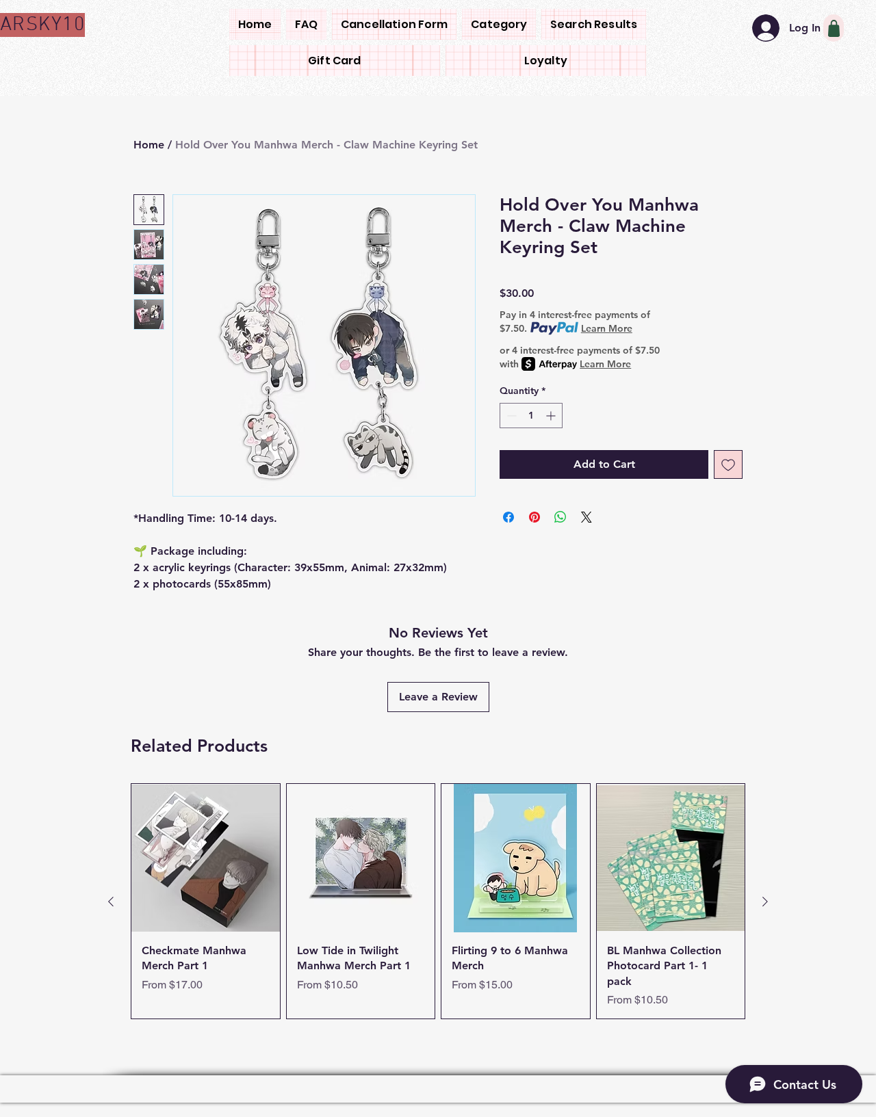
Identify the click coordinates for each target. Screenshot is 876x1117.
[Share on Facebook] (508, 517)
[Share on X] (586, 517)
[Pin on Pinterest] (534, 517)
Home (148, 144)
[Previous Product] (111, 901)
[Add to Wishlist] (728, 464)
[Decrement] (510, 416)
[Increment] (552, 416)
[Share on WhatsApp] (560, 517)
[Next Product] (765, 901)
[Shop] (833, 28)
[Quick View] (205, 858)
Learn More (606, 328)
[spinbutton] (531, 416)
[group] (438, 901)
